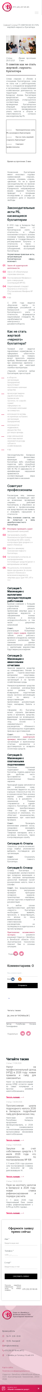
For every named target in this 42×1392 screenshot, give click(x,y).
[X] (21, 953)
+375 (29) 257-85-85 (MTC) (14, 1350)
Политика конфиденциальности (16, 1371)
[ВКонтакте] (15, 953)
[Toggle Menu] (36, 13)
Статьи (15, 25)
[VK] (13, 979)
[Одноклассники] (20, 979)
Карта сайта (7, 1367)
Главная (6, 25)
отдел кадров (20, 633)
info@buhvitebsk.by (11, 1346)
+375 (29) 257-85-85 (20, 7)
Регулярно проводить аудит (20, 529)
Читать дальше (13, 1097)
